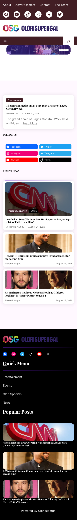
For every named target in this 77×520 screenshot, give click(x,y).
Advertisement (25, 5)
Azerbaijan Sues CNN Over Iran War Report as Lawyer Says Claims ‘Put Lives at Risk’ (38, 220)
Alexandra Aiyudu (15, 226)
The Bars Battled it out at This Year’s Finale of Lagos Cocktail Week (36, 107)
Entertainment (14, 100)
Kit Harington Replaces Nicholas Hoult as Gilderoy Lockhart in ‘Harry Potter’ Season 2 (34, 294)
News (33, 211)
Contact (45, 5)
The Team (61, 5)
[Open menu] (5, 41)
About (7, 5)
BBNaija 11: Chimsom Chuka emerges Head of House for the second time (37, 257)
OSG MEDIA (12, 113)
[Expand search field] (68, 41)
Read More (30, 123)
